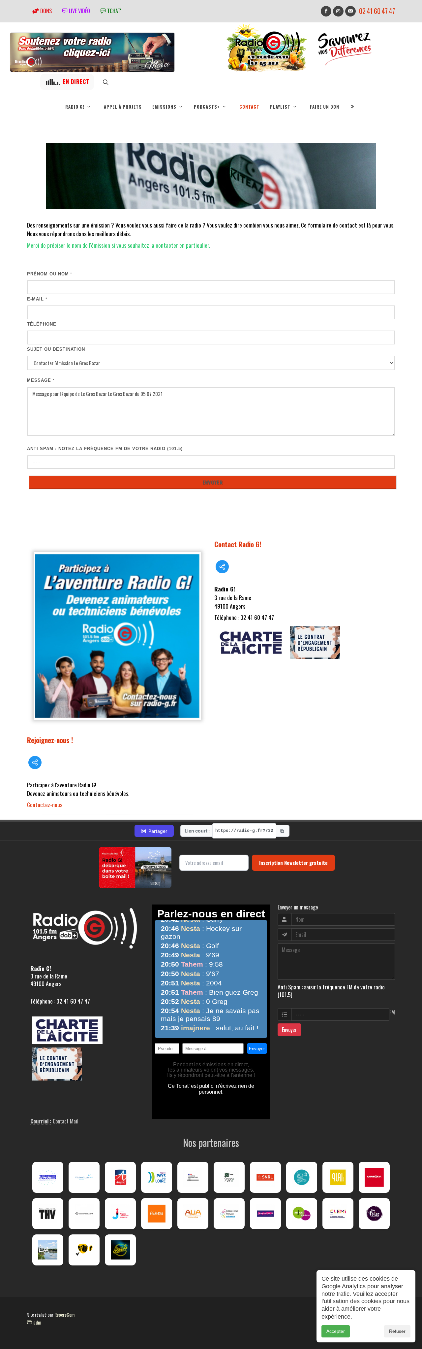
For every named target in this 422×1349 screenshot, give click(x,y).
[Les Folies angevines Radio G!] (374, 1213)
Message (41, 380)
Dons (45, 11)
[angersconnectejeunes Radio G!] (120, 1213)
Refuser (397, 1331)
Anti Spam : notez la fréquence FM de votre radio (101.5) (105, 448)
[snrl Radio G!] (265, 1177)
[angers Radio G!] (120, 1177)
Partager (154, 831)
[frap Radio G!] (301, 1177)
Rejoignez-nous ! (50, 740)
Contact (249, 106)
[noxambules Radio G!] (265, 1213)
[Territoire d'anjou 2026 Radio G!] (47, 1177)
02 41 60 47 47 (377, 11)
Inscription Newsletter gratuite (293, 862)
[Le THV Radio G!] (47, 1213)
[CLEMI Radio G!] (337, 1213)
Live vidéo (79, 11)
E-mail (37, 299)
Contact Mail (65, 1121)
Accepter (335, 1331)
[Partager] (35, 762)
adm (36, 1322)
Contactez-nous (44, 804)
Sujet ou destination (56, 349)
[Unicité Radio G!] (156, 1213)
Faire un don (324, 106)
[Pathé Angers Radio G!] (84, 1249)
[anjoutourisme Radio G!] (301, 1213)
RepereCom (64, 1314)
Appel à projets (123, 106)
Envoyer (289, 1030)
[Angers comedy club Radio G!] (120, 1249)
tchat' (113, 11)
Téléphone (41, 324)
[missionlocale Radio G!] (229, 1213)
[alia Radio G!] (192, 1213)
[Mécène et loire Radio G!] (84, 1177)
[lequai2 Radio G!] (337, 1177)
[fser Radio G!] (229, 1177)
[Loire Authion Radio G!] (47, 1249)
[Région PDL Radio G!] (156, 1177)
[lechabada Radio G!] (374, 1177)
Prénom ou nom (49, 273)
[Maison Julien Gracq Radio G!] (84, 1213)
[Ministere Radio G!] (192, 1177)
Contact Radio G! (237, 544)
